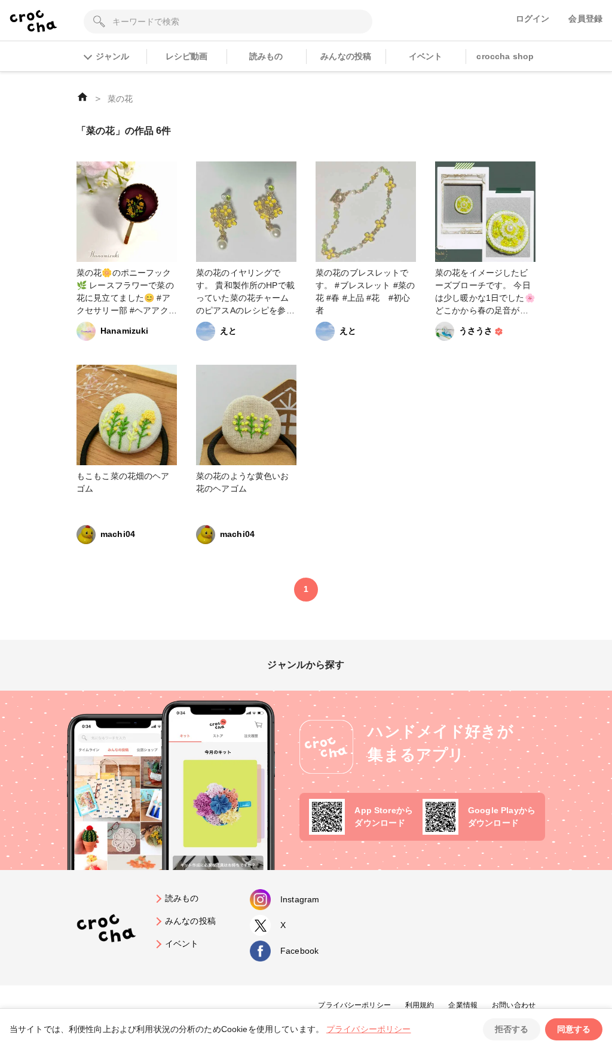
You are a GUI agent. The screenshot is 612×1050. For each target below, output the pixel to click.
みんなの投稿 (345, 56)
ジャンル (112, 56)
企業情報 (463, 1005)
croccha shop (505, 56)
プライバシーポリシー (354, 1005)
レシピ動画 (187, 56)
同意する (573, 1029)
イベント (426, 56)
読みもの (266, 56)
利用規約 (419, 1005)
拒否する (511, 1029)
